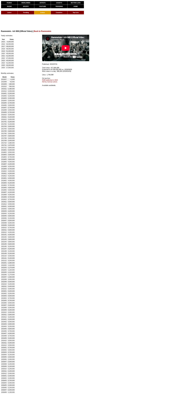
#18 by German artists (49, 82)
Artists (42, 12)
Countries (59, 12)
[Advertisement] (44, 22)
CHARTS (59, 3)
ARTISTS (43, 3)
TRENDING (59, 6)
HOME (76, 6)
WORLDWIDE (25, 3)
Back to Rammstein (42, 31)
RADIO (9, 6)
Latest (9, 12)
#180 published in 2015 (50, 80)
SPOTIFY (26, 6)
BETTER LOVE (76, 3)
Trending (26, 12)
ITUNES (9, 3)
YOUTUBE (42, 6)
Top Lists (76, 12)
